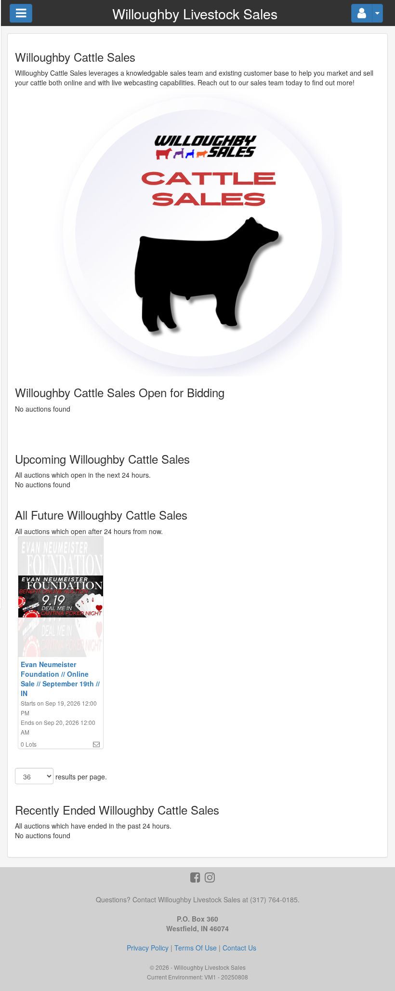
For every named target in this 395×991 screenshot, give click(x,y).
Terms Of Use (195, 947)
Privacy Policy (148, 947)
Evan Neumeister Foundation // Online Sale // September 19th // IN (60, 678)
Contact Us (239, 947)
